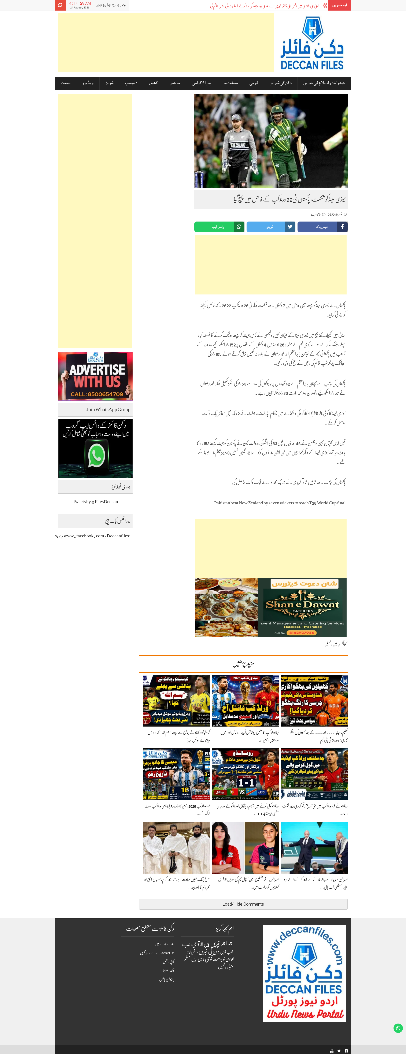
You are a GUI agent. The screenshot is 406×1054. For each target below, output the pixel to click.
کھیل (153, 83)
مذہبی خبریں (197, 959)
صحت (65, 83)
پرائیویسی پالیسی (166, 979)
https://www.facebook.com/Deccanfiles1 (89, 536)
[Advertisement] (166, 42)
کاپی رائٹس (168, 961)
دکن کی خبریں (281, 83)
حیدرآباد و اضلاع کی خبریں (324, 83)
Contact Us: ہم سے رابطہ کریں (157, 952)
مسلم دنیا (230, 83)
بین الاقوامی (201, 83)
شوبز (109, 83)
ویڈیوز (87, 83)
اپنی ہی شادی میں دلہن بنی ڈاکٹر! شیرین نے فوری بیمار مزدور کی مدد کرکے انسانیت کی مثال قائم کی (264, 6)
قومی (254, 83)
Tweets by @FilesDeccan (95, 502)
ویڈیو (226, 967)
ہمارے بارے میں (164, 944)
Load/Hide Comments (243, 904)
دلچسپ (131, 83)
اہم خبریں (218, 944)
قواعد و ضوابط (168, 970)
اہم (230, 944)
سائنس (175, 83)
